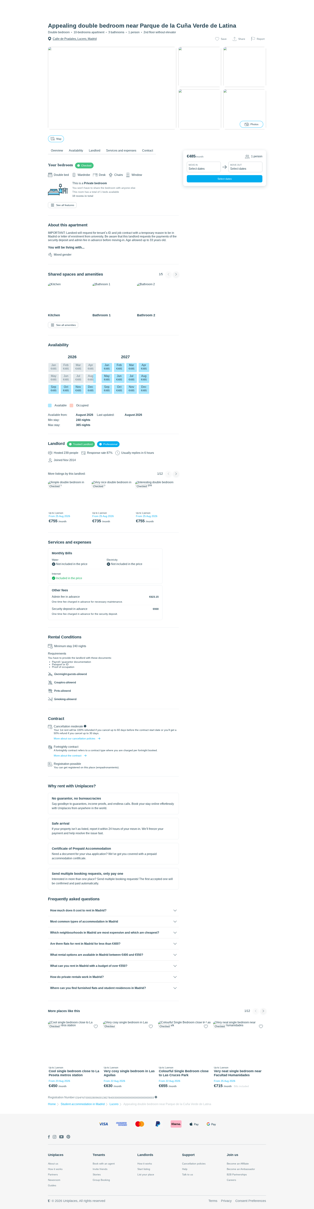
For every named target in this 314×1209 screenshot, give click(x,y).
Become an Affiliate (238, 1163)
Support (188, 1155)
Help (184, 1169)
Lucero (114, 1104)
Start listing (143, 1169)
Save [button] (224, 38)
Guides (52, 1185)
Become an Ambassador (241, 1169)
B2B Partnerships (237, 1174)
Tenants (99, 1155)
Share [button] (241, 38)
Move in (193, 165)
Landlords (145, 1155)
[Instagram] (54, 1137)
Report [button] (261, 38)
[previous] (53, 495)
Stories (97, 1174)
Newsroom (54, 1180)
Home (52, 1104)
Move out (236, 165)
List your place (145, 1174)
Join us (232, 1155)
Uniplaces (55, 1155)
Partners (53, 1174)
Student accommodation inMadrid (83, 1104)
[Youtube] (61, 1137)
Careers (231, 1180)
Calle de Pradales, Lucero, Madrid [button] (75, 38)
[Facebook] (49, 1137)
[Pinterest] (68, 1137)
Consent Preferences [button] (250, 1200)
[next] (83, 495)
